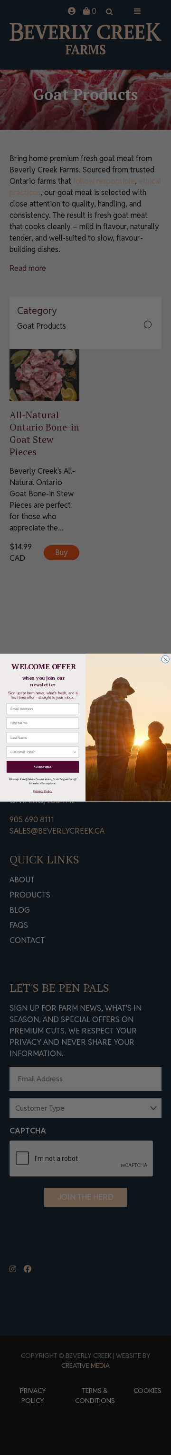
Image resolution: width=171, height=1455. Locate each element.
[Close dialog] (165, 659)
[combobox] (41, 751)
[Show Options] (75, 751)
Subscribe (42, 767)
